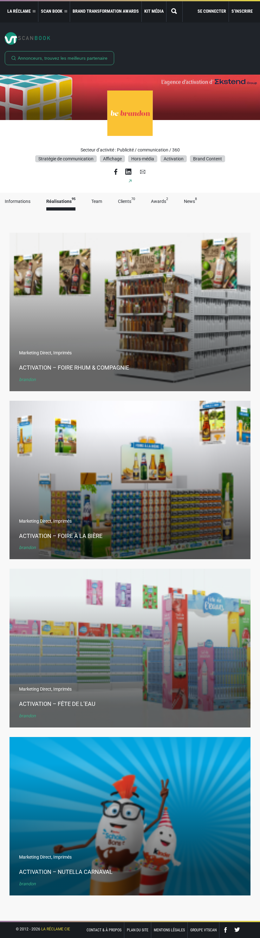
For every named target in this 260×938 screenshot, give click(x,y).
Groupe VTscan (203, 930)
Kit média (154, 11)
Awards (159, 201)
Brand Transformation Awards (106, 11)
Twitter (237, 930)
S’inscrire (242, 11)
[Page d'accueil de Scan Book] (130, 38)
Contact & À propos (104, 930)
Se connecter (212, 11)
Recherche (174, 11)
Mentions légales (169, 930)
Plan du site (137, 930)
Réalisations (60, 201)
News (190, 201)
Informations (17, 201)
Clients (126, 201)
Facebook (227, 930)
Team (96, 201)
